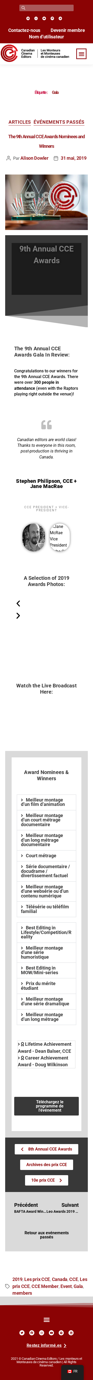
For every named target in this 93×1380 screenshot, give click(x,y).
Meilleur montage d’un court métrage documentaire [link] (42, 820)
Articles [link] (20, 122)
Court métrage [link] (41, 855)
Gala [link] (78, 1286)
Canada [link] (59, 1279)
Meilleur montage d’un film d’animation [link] (43, 802)
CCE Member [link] (45, 1286)
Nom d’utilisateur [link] (46, 36)
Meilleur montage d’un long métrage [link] (42, 1017)
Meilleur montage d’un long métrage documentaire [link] (42, 840)
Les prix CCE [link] (37, 1279)
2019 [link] (17, 1279)
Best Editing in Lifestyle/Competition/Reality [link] (46, 932)
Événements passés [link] (59, 122)
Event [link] (66, 1286)
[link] (28, 18)
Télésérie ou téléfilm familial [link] (45, 909)
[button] (81, 53)
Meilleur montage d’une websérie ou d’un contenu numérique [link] (44, 891)
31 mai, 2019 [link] (74, 158)
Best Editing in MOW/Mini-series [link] (39, 970)
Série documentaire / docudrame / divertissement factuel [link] (45, 871)
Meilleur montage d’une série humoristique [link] (42, 952)
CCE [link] (73, 1279)
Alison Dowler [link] (34, 158)
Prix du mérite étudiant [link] (38, 986)
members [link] (22, 1293)
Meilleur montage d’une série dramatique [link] (45, 1001)
